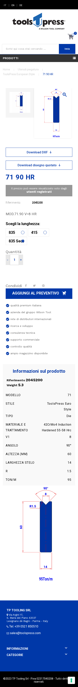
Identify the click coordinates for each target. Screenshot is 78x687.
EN (13, 5)
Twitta (34, 285)
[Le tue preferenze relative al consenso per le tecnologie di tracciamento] (71, 680)
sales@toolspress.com (25, 633)
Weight (12, 385)
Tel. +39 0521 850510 (23, 626)
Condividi (26, 285)
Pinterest (44, 285)
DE (21, 5)
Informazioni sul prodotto (39, 371)
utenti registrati (39, 191)
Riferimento (16, 380)
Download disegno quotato (37, 165)
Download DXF (37, 152)
